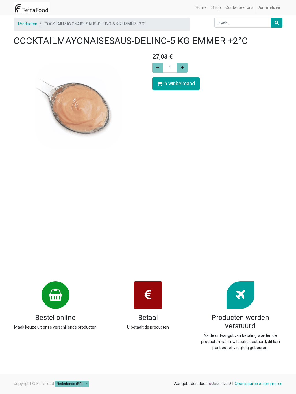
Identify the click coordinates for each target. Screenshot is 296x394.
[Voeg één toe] (182, 68)
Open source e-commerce (258, 383)
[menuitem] (201, 7)
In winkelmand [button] (178, 84)
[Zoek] (276, 23)
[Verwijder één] (157, 68)
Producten (27, 24)
